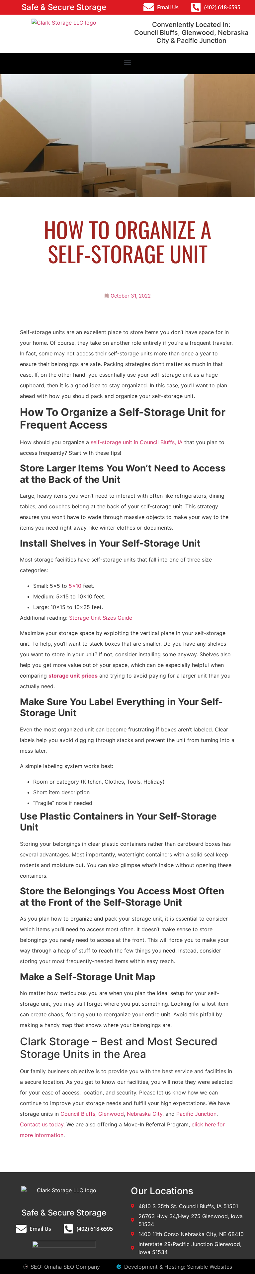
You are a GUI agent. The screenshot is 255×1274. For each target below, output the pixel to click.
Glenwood (111, 1113)
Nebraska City (144, 1113)
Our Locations (162, 1191)
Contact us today (41, 1124)
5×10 (75, 585)
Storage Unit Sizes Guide (100, 617)
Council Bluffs (77, 1113)
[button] (127, 62)
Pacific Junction (196, 1113)
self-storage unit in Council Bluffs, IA (137, 442)
